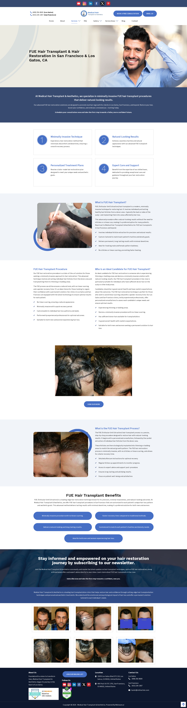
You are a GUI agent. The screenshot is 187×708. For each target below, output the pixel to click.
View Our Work (94, 404)
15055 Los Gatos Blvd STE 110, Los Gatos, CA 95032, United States (110, 677)
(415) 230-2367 (37, 15)
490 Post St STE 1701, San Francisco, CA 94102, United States (111, 685)
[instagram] (84, 3)
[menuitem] (51, 21)
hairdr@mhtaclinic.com (140, 690)
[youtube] (79, 3)
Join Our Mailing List (74, 674)
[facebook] (96, 3)
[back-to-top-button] (183, 704)
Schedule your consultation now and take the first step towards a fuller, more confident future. (93, 112)
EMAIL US (149, 13)
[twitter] (102, 3)
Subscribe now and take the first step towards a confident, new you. (93, 579)
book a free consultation (128, 13)
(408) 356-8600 (37, 12)
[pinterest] (108, 3)
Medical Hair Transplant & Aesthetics (91, 705)
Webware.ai (119, 705)
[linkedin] (90, 3)
